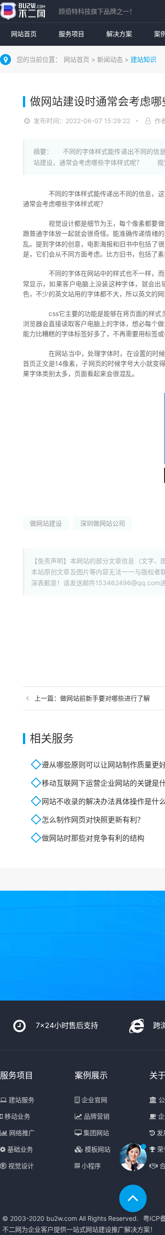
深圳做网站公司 (102, 523)
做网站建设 (46, 523)
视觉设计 (20, 1166)
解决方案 (119, 34)
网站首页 (24, 34)
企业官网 (93, 1100)
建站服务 (20, 1100)
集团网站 (95, 1133)
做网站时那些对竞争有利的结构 (93, 838)
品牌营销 (96, 1116)
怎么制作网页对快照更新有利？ (93, 819)
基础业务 (19, 1149)
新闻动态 (111, 59)
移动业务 (16, 1116)
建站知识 (143, 59)
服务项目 (71, 34)
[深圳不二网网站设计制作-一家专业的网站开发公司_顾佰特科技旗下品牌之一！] (22, 11)
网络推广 (21, 1133)
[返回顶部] (133, 1198)
